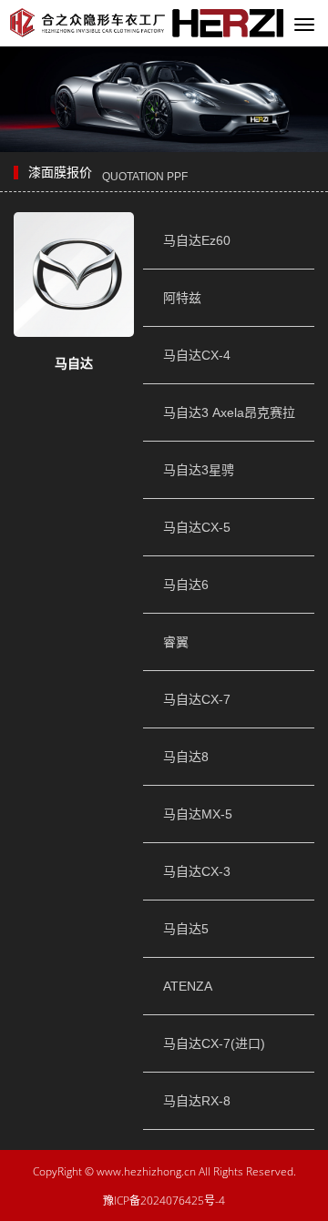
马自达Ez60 (197, 240)
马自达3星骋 (198, 470)
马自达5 (186, 928)
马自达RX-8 (197, 1101)
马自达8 (186, 756)
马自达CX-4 (197, 355)
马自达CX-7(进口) (214, 1043)
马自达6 (186, 584)
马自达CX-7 (197, 699)
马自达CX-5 (197, 527)
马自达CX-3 (197, 871)
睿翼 (176, 642)
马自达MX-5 (197, 814)
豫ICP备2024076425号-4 (164, 1200)
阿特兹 (182, 297)
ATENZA (187, 986)
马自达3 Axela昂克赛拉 (229, 412)
